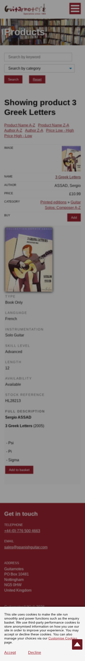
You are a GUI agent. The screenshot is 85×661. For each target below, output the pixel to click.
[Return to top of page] (77, 644)
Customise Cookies (62, 638)
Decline (34, 653)
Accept (10, 653)
